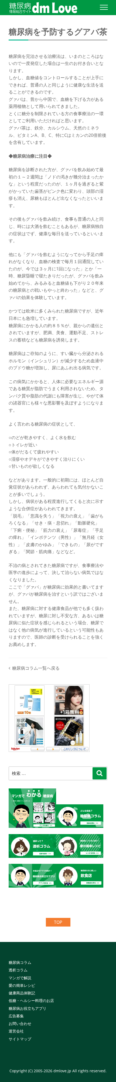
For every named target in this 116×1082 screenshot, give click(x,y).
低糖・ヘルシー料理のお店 (31, 1000)
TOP (58, 922)
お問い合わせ (20, 1023)
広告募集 (16, 1015)
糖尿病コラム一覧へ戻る (36, 668)
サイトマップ (20, 1038)
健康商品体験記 (22, 992)
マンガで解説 (20, 977)
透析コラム (18, 970)
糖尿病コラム (20, 962)
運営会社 (16, 1031)
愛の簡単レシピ (22, 985)
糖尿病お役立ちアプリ (27, 1008)
